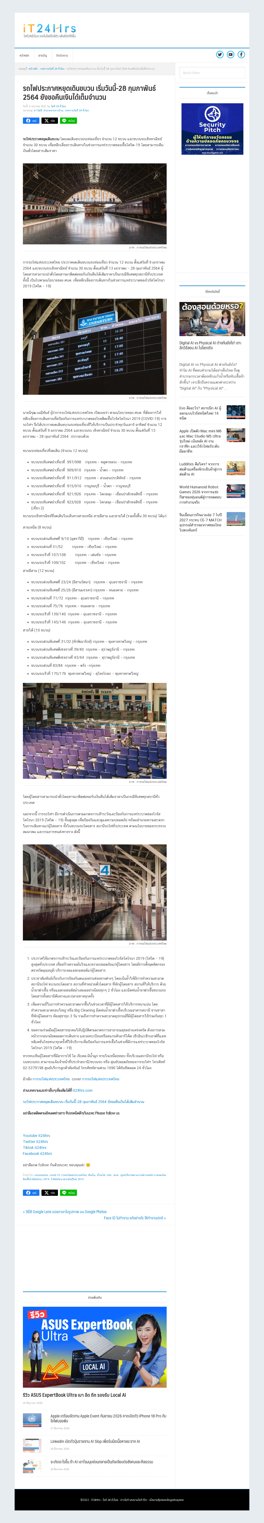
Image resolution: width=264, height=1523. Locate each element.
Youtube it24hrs (36, 1135)
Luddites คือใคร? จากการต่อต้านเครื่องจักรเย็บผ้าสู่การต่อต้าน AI (200, 469)
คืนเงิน (91, 1175)
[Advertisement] (166, 30)
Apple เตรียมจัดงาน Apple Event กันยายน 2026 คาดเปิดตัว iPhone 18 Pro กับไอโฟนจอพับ (108, 1418)
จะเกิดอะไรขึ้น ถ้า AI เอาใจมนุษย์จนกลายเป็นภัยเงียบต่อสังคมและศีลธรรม (102, 1461)
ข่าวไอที (38, 110)
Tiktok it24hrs (34, 1147)
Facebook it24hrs (37, 1153)
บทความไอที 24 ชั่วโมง (77, 110)
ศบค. (116, 1175)
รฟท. (109, 1175)
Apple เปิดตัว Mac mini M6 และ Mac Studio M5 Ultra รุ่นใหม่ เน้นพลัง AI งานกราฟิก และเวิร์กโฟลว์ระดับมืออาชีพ (200, 441)
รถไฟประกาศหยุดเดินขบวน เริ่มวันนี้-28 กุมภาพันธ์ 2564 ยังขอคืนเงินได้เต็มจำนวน (83, 1102)
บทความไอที (136, 1499)
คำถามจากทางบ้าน (53, 110)
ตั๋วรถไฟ (101, 1175)
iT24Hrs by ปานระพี (50, 30)
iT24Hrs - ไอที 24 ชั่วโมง (104, 1499)
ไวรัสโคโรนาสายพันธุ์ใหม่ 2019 (67, 1179)
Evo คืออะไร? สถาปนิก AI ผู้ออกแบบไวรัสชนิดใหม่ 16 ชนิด (200, 413)
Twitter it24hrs (35, 1141)
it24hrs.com (83, 1090)
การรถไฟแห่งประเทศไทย (51, 1079)
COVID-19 (55, 1175)
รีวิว (145, 1499)
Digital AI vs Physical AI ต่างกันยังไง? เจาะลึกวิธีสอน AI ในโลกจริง (210, 345)
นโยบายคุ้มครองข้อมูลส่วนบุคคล (166, 1499)
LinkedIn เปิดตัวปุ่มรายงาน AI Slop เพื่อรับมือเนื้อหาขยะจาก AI (95, 1441)
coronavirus (41, 1175)
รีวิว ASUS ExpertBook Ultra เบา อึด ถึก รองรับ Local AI (74, 1395)
